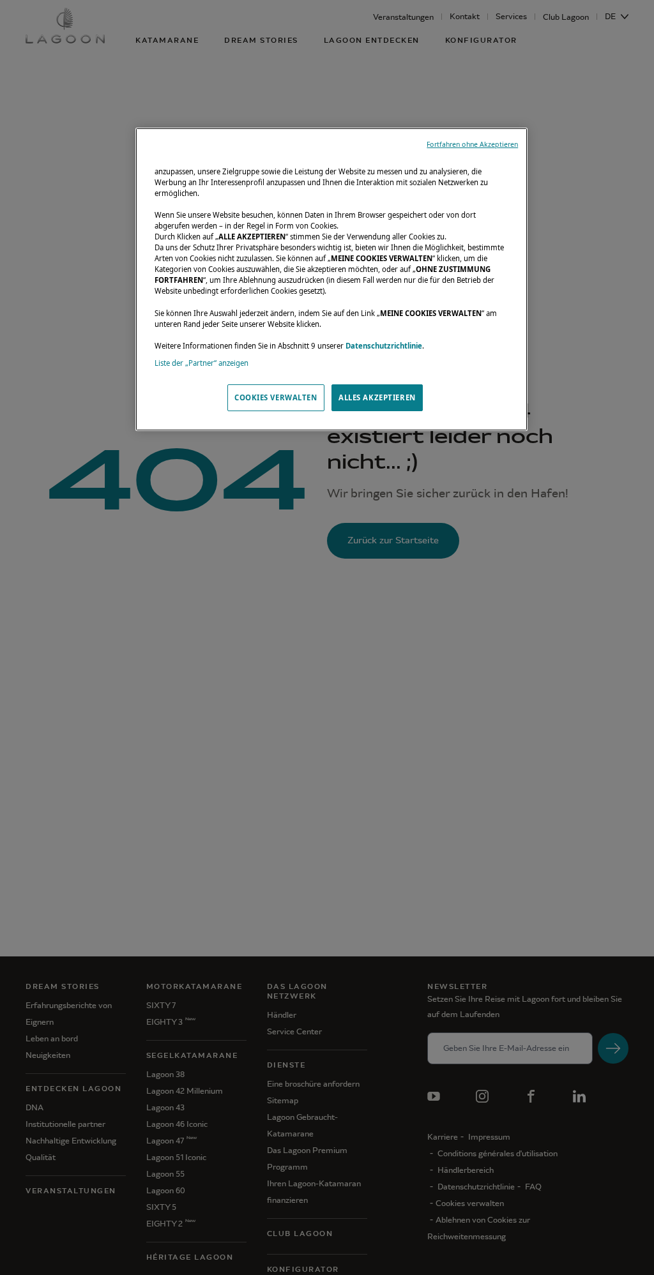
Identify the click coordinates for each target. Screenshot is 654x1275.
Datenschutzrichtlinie (384, 346)
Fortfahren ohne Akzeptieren (472, 144)
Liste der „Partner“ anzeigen (201, 363)
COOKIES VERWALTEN (275, 397)
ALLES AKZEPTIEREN (377, 397)
